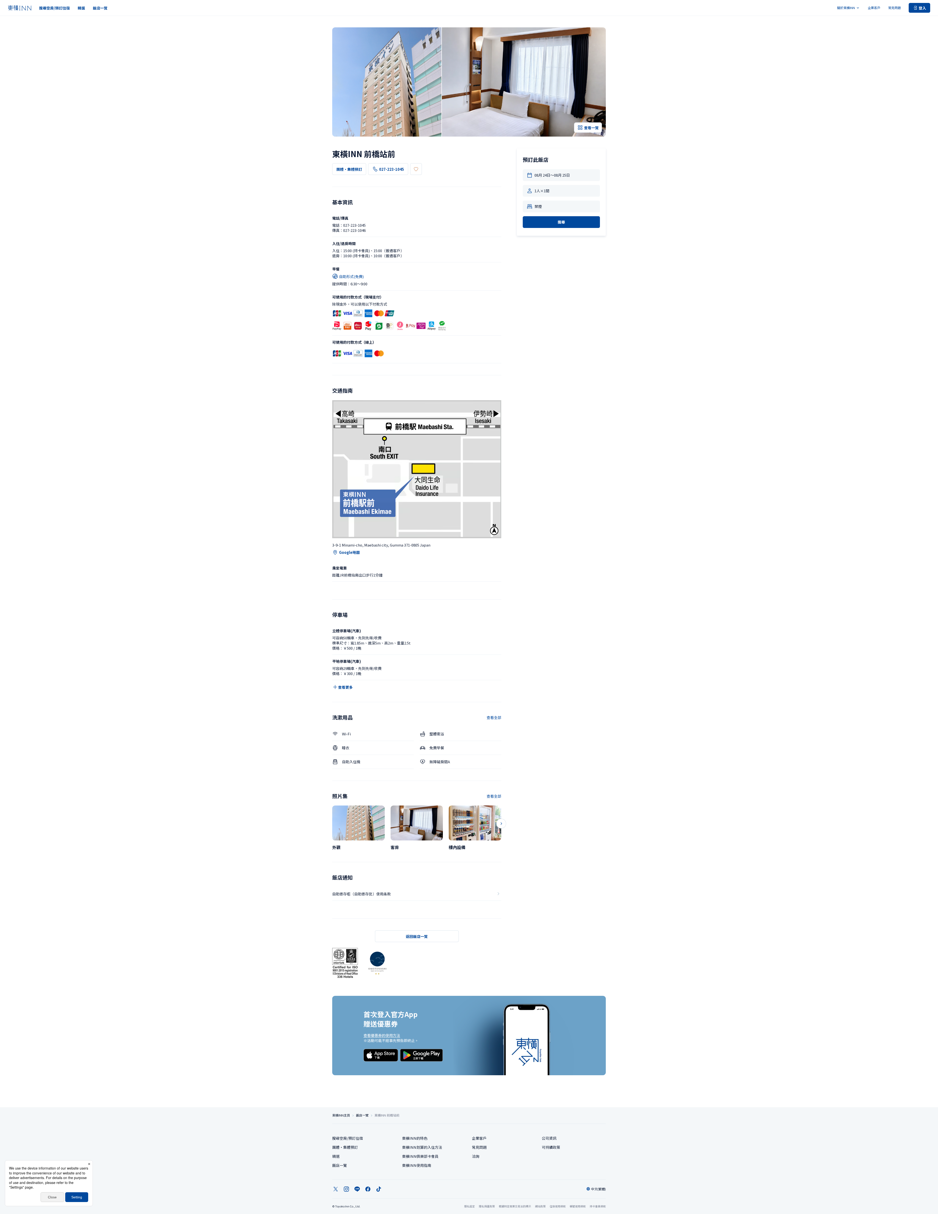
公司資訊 (549, 1138)
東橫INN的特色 (414, 1138)
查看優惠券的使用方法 (381, 1035)
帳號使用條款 (578, 1206)
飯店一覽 (100, 8)
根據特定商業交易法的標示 (515, 1206)
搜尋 (561, 222)
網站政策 (540, 1206)
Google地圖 (349, 552)
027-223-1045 (391, 169)
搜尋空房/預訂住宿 (54, 8)
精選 (81, 8)
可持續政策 (551, 1147)
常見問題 (894, 7)
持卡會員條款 (598, 1206)
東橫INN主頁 (341, 1115)
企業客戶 (874, 7)
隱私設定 (469, 1206)
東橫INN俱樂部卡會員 (420, 1156)
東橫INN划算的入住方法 (422, 1147)
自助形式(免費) (351, 276)
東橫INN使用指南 (416, 1165)
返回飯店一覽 (417, 936)
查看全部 (494, 717)
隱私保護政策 (487, 1206)
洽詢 (475, 1156)
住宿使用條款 (558, 1206)
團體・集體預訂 (349, 169)
